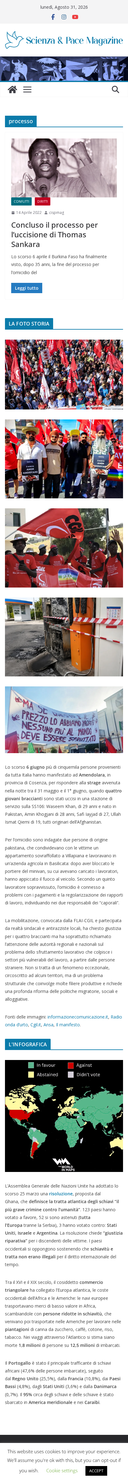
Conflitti (21, 201)
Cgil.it (35, 1025)
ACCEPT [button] (96, 1471)
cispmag (56, 212)
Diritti (42, 201)
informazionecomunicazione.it (78, 1017)
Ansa (48, 1025)
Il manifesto (68, 1025)
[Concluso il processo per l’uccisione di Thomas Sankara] (64, 167)
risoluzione (61, 1194)
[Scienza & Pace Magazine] (12, 89)
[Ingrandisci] (115, 348)
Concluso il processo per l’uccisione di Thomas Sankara (54, 234)
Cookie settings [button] (62, 1470)
